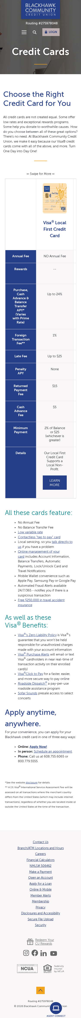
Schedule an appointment (53, 751)
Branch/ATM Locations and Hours (40, 848)
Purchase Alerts (37, 654)
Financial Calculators (40, 860)
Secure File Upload (40, 919)
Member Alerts (40, 895)
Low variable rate (30, 532)
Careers (40, 854)
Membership (40, 901)
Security (40, 925)
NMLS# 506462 (40, 865)
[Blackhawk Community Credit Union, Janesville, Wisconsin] (40, 9)
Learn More (54, 483)
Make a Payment (40, 872)
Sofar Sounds (27, 693)
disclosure (32, 782)
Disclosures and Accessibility (40, 913)
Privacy (40, 907)
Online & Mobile (41, 889)
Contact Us (40, 842)
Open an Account (40, 877)
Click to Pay (30, 674)
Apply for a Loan (40, 883)
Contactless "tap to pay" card (39, 537)
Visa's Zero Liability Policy (37, 635)
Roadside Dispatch (32, 683)
